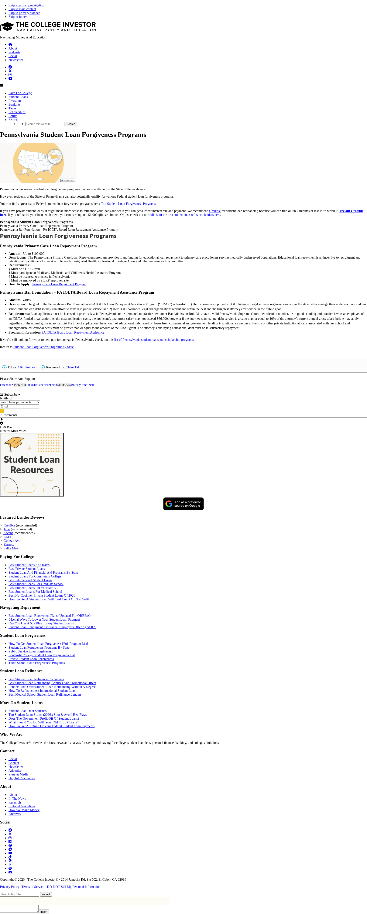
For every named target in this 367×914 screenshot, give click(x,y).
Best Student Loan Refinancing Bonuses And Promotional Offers (52, 683)
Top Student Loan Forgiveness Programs (128, 203)
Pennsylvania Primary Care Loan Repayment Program (36, 226)
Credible (215, 211)
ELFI (7, 537)
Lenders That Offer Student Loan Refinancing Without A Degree (52, 687)
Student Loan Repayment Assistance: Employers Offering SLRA (52, 627)
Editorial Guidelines (21, 806)
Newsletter (15, 766)
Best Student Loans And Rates (28, 565)
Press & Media (18, 774)
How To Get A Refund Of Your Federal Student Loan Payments (51, 726)
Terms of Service (32, 887)
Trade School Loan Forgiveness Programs (36, 663)
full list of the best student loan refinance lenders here (184, 214)
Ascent (8, 533)
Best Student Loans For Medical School (35, 591)
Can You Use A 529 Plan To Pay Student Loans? (41, 623)
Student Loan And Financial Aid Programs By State (43, 572)
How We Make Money (24, 810)
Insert (43, 911)
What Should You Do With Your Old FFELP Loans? (43, 722)
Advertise (14, 770)
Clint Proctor (26, 367)
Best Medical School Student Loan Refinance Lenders (44, 694)
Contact (13, 763)
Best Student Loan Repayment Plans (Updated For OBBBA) (49, 615)
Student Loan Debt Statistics (27, 711)
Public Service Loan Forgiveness (30, 651)
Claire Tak (73, 367)
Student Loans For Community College (34, 576)
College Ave (12, 540)
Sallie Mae (11, 548)
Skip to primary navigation (26, 5)
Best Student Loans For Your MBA (32, 588)
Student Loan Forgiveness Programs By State (38, 647)
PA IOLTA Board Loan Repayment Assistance (73, 332)
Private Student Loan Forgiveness (31, 659)
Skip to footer (17, 16)
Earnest (9, 544)
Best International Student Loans (30, 580)
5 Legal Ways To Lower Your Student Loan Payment (44, 619)
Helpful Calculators (21, 778)
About (12, 795)
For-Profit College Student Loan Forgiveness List (41, 655)
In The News (17, 798)
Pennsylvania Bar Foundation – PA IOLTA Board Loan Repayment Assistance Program (59, 229)
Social (12, 759)
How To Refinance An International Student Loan (42, 690)
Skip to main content (22, 9)
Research (14, 802)
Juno (7, 529)
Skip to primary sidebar (24, 13)
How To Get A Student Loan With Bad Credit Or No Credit (48, 599)
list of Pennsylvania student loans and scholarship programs (154, 339)
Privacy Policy (10, 887)
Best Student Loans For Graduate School (36, 584)
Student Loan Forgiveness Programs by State (43, 347)
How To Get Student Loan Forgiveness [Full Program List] (48, 643)
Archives (14, 814)
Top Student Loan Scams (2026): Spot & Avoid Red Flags (47, 714)
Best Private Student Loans (26, 568)
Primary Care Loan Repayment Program (59, 284)
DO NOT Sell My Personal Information (73, 887)
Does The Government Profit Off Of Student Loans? (43, 718)
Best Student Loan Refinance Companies (36, 679)
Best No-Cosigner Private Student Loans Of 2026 (41, 595)
